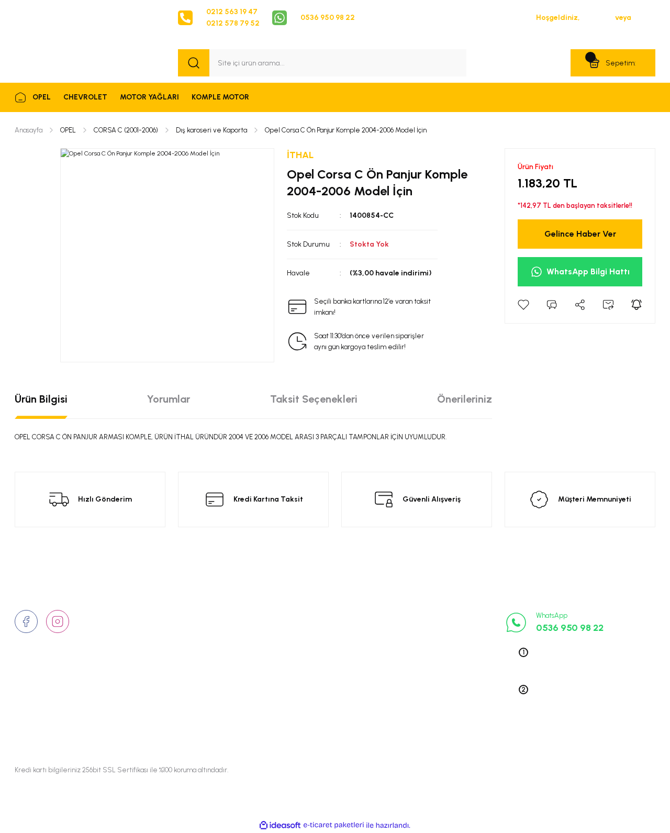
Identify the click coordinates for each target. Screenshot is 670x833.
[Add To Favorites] (523, 304)
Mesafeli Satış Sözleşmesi (331, 664)
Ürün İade (304, 648)
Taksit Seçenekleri (314, 399)
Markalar (193, 648)
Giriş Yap (597, 17)
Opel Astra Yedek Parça (436, 632)
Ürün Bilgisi (41, 399)
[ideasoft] (280, 825)
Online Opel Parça (427, 664)
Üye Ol (644, 17)
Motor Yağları (419, 713)
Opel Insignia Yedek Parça (440, 680)
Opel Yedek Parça (426, 615)
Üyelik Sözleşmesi (317, 615)
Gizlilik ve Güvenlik (319, 632)
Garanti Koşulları (315, 713)
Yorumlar (168, 399)
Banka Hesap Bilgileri (323, 697)
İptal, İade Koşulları (319, 680)
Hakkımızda (198, 615)
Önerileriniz (464, 399)
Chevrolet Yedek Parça (435, 697)
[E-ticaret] (333, 825)
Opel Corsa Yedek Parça (438, 648)
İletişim (190, 632)
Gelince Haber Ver (580, 234)
